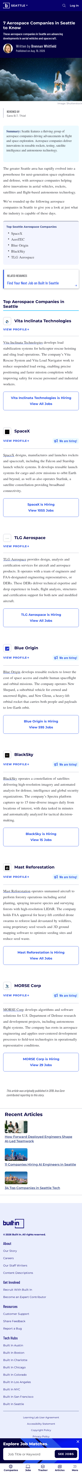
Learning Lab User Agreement (41, 1417)
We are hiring (67, 441)
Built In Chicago (14, 1367)
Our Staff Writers (15, 1265)
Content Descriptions (18, 1273)
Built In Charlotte (15, 1360)
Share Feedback (14, 1321)
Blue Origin (26, 648)
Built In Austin (13, 1345)
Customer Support (16, 1314)
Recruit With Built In (17, 1289)
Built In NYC (11, 1389)
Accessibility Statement (41, 1423)
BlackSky (23, 754)
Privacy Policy (41, 1436)
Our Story (10, 1251)
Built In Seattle (13, 1404)
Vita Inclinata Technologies (42, 321)
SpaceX (22, 431)
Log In (74, 5)
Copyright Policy (41, 1430)
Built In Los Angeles (17, 1382)
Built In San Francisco (18, 1396)
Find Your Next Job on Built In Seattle (33, 282)
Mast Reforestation (34, 867)
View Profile (15, 329)
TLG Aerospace (30, 537)
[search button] (64, 5)
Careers (8, 1258)
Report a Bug (12, 1328)
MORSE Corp (27, 985)
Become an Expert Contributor (24, 1297)
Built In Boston (13, 1352)
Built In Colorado (15, 1374)
